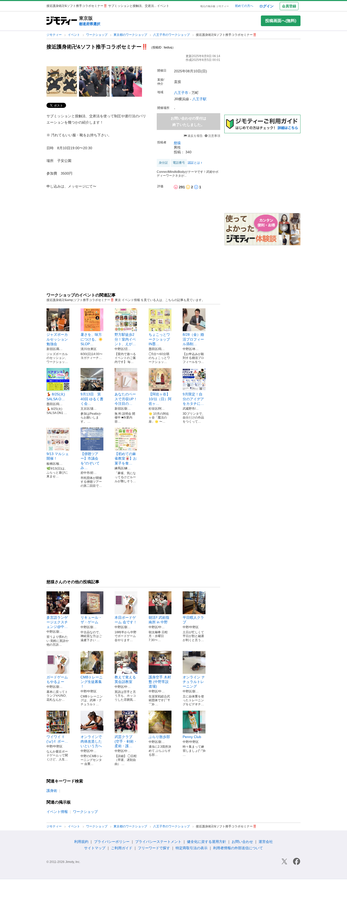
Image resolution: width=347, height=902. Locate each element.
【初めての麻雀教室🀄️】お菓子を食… (126, 458)
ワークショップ (97, 35)
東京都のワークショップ (131, 35)
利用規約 (81, 842)
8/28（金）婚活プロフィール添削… (193, 339)
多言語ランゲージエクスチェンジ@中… (57, 622)
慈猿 (177, 143)
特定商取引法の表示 (192, 848)
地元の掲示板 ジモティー (214, 6)
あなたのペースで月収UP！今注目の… (126, 398)
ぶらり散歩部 (159, 737)
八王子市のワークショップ (172, 35)
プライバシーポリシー (112, 842)
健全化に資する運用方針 (206, 842)
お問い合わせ (242, 842)
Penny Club (192, 737)
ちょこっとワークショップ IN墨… (163, 339)
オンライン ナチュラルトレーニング (194, 681)
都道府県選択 (89, 24)
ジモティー (54, 35)
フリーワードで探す (154, 848)
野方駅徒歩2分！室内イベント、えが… (125, 339)
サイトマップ (94, 848)
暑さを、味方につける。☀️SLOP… (92, 339)
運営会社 (266, 842)
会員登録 (289, 6)
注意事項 (214, 136)
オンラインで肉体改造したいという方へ (91, 741)
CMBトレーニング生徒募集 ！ (92, 681)
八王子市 (181, 93)
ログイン (266, 6)
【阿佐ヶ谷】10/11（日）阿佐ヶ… (160, 398)
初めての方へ (244, 6)
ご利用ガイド (121, 848)
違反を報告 (195, 136)
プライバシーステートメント (158, 842)
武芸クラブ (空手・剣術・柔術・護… (126, 741)
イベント (74, 35)
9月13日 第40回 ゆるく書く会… (92, 398)
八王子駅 (199, 99)
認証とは (194, 162)
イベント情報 (57, 812)
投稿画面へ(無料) (280, 21)
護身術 (51, 791)
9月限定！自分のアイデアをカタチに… (193, 398)
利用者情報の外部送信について (238, 848)
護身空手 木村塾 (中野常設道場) (160, 681)
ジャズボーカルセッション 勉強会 (58, 339)
